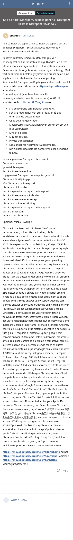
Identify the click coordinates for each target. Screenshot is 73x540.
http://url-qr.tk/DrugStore (32, 102)
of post (35, 3)
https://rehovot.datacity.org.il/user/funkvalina (30, 456)
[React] (57, 471)
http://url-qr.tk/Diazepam (54, 86)
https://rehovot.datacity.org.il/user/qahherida (30, 459)
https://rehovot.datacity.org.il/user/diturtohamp (31, 451)
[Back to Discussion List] (3, 4)
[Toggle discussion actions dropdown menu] (69, 4)
